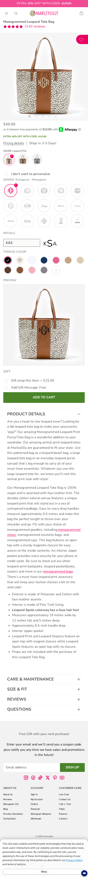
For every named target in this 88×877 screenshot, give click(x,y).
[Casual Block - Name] (27, 220)
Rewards (35, 809)
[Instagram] (26, 777)
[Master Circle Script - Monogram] (44, 190)
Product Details (26, 414)
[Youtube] (62, 777)
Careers (63, 818)
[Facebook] (33, 777)
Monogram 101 (11, 804)
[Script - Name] (77, 205)
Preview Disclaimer (13, 814)
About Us (8, 794)
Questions (19, 709)
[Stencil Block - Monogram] (60, 190)
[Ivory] (20, 260)
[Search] (15, 13)
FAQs (62, 809)
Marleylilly (48, 836)
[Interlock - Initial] (60, 220)
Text (69, 804)
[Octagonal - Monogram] (10, 190)
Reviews (16, 699)
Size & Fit (17, 689)
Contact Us (65, 799)
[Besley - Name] (10, 220)
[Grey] (44, 270)
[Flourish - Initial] (44, 220)
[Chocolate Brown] (8, 270)
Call (61, 804)
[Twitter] (47, 777)
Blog (5, 809)
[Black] (8, 260)
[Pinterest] (54, 777)
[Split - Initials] (27, 205)
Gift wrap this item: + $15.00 (32, 380)
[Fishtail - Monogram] (27, 190)
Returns (63, 814)
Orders (34, 804)
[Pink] (56, 260)
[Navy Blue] (44, 260)
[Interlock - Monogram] (77, 190)
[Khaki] (80, 260)
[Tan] (68, 260)
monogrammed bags (58, 571)
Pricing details (13, 143)
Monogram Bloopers (41, 814)
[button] (24, 26)
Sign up (72, 767)
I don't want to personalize (30, 174)
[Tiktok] (40, 777)
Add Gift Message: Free (28, 387)
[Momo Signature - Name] (60, 205)
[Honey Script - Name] (44, 205)
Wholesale (36, 818)
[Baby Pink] (32, 270)
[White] (32, 260)
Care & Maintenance (30, 679)
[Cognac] (20, 270)
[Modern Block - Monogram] (10, 205)
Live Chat (64, 794)
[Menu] (6, 13)
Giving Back (9, 818)
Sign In (34, 794)
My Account (37, 799)
